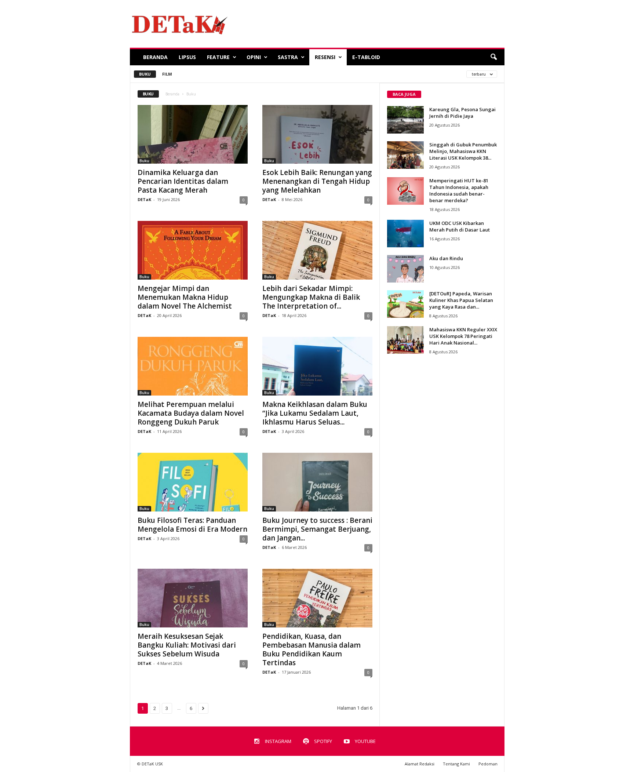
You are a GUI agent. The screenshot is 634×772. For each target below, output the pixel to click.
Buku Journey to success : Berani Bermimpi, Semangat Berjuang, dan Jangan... (317, 529)
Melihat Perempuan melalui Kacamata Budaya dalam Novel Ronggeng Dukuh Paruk (191, 413)
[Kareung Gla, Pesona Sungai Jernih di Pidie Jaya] (405, 120)
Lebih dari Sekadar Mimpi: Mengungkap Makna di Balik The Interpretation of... (311, 297)
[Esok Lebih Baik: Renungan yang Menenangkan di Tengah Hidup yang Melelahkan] (317, 134)
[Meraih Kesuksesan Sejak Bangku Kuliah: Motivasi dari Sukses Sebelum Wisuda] (193, 598)
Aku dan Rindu (446, 258)
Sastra (288, 57)
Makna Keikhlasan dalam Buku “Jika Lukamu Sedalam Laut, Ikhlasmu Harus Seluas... (314, 413)
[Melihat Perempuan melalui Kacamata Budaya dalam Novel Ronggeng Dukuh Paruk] (193, 366)
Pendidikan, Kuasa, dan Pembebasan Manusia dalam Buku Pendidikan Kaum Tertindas (311, 649)
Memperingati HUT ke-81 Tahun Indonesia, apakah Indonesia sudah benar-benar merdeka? (458, 190)
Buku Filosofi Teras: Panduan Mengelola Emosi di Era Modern (192, 525)
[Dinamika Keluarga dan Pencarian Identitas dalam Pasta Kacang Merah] (193, 134)
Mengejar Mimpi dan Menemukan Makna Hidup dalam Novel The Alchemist (185, 297)
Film (167, 74)
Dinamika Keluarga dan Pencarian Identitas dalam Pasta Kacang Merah (183, 181)
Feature (218, 57)
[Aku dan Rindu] (405, 269)
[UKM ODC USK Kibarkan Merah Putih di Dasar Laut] (405, 233)
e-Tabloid (366, 57)
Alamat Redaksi (419, 763)
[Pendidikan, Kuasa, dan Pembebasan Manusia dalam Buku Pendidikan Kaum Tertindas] (317, 598)
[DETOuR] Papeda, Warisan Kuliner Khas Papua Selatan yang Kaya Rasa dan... (461, 300)
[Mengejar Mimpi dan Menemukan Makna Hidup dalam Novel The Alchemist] (193, 250)
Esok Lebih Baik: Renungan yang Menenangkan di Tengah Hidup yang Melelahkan (317, 181)
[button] (493, 57)
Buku (145, 74)
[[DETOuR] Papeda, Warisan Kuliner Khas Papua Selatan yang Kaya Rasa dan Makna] (405, 304)
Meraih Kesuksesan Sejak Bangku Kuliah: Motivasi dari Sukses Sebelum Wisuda (187, 645)
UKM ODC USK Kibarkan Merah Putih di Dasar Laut (459, 226)
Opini (254, 57)
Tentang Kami (456, 763)
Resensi (325, 57)
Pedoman (488, 763)
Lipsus (187, 57)
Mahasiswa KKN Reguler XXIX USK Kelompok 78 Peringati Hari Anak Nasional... (463, 336)
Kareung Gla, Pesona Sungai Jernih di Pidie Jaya (462, 112)
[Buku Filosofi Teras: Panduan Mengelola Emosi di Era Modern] (193, 482)
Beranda (155, 57)
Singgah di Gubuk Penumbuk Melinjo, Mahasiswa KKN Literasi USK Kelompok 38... (463, 151)
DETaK (144, 199)
